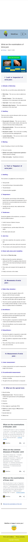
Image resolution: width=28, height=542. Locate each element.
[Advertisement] (14, 15)
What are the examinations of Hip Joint (12, 504)
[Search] (25, 34)
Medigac (5, 50)
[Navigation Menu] (22, 34)
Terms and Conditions (8, 536)
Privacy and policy (20, 536)
